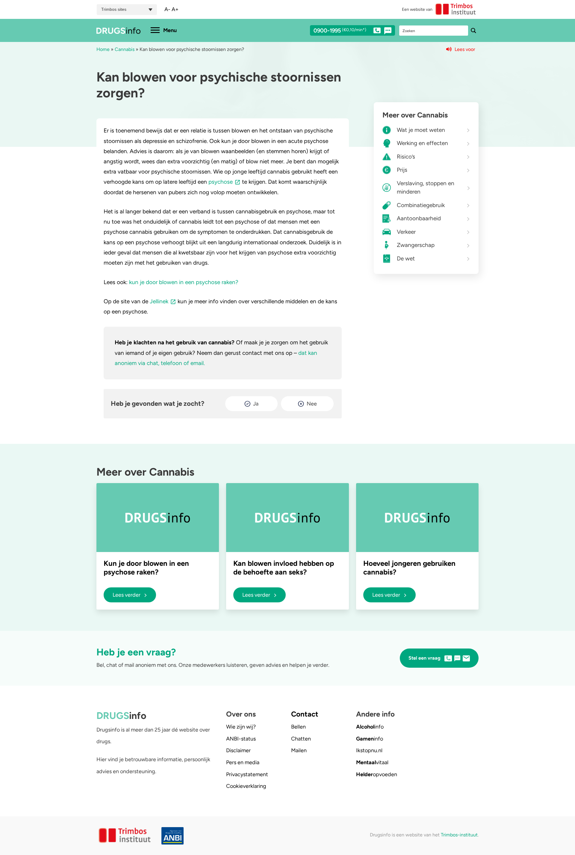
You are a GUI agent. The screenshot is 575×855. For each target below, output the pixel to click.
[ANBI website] (174, 836)
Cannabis (124, 49)
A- (167, 9)
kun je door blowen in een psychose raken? (183, 282)
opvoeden (376, 774)
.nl (369, 750)
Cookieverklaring (246, 786)
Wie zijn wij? (241, 726)
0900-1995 (340, 31)
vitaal (372, 762)
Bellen (298, 726)
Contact (304, 714)
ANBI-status (241, 738)
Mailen (299, 750)
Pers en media (242, 762)
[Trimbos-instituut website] (125, 836)
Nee (312, 403)
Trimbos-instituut (459, 835)
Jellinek (159, 301)
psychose (220, 181)
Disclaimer (238, 750)
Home (103, 49)
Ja (255, 403)
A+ (175, 9)
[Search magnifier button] (473, 30)
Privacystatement (247, 774)
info (370, 726)
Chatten (301, 738)
